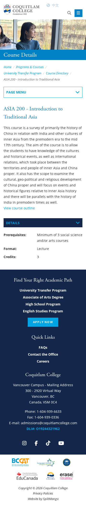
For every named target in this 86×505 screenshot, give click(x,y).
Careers (43, 361)
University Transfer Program (22, 73)
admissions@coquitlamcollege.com (49, 423)
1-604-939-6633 (49, 411)
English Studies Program (43, 311)
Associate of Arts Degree (43, 297)
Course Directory (57, 73)
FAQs (43, 347)
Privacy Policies (43, 493)
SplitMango (51, 499)
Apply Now (43, 322)
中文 (55, 5)
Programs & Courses (30, 67)
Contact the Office (43, 354)
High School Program (43, 304)
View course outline (19, 208)
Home (7, 67)
